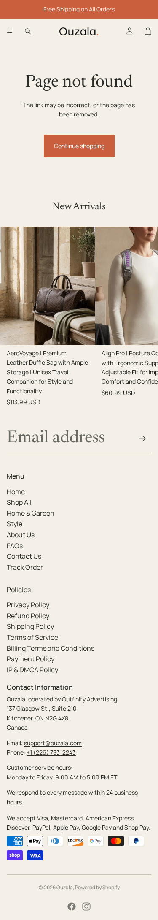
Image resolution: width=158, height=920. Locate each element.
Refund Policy (28, 615)
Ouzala (64, 887)
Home (16, 491)
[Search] (28, 31)
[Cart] (148, 31)
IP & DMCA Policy (32, 669)
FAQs (15, 545)
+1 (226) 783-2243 (51, 752)
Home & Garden (30, 512)
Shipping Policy (30, 626)
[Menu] (9, 31)
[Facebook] (72, 906)
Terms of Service (32, 637)
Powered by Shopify (97, 887)
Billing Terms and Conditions (50, 647)
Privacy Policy (28, 604)
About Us (21, 534)
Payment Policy (30, 658)
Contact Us (24, 556)
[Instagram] (86, 906)
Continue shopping (79, 146)
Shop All (19, 502)
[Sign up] (142, 438)
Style (14, 523)
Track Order (25, 566)
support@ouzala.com (53, 743)
